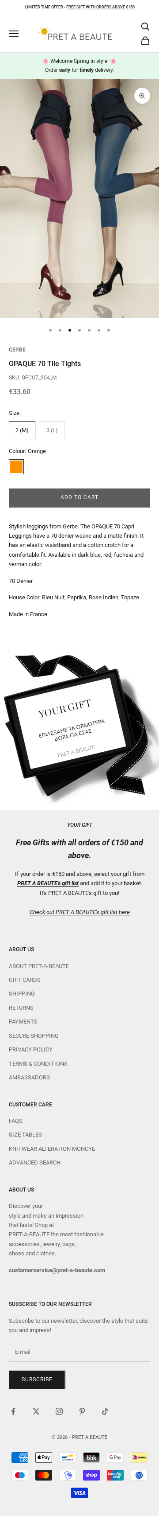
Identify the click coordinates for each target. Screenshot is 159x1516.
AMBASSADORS (29, 1077)
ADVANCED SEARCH (35, 1162)
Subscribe (37, 1379)
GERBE (17, 350)
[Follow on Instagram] (59, 1411)
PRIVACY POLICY (31, 1049)
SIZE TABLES (25, 1134)
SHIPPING (22, 993)
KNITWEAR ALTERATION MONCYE (52, 1148)
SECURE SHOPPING (34, 1035)
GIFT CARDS (25, 980)
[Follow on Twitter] (36, 1411)
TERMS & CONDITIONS (38, 1063)
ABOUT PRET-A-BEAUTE (39, 966)
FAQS (16, 1120)
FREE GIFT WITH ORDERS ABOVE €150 (100, 7)
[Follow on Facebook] (13, 1411)
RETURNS (21, 1007)
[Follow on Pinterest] (82, 1411)
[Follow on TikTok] (105, 1411)
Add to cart (79, 497)
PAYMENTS (23, 1021)
